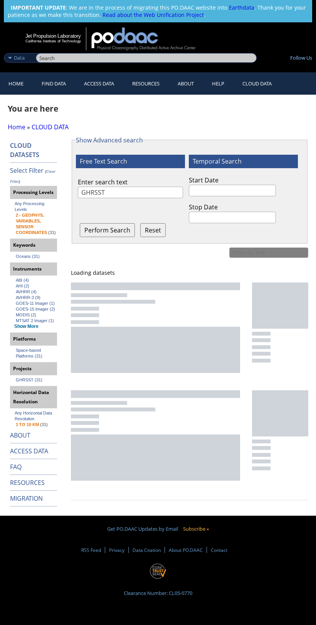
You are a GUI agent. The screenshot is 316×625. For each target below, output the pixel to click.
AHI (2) (22, 286)
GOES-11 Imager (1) (35, 303)
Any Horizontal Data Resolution (34, 416)
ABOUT (20, 435)
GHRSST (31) (29, 380)
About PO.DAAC (186, 550)
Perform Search (107, 230)
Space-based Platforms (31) (29, 353)
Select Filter (27, 170)
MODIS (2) (26, 314)
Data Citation (147, 550)
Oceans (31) (28, 256)
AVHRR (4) (26, 291)
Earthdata (241, 7)
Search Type (19, 49)
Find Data (54, 83)
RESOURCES (146, 83)
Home (16, 83)
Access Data (99, 83)
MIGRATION (26, 498)
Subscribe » (196, 528)
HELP (218, 83)
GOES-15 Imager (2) (35, 309)
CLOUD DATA (257, 83)
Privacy (116, 550)
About (186, 83)
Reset (153, 230)
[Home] (148, 38)
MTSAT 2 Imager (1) (35, 320)
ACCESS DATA (29, 451)
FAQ (16, 467)
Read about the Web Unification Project (153, 14)
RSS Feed (91, 550)
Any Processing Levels (30, 206)
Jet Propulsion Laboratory (53, 35)
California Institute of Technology (53, 41)
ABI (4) (22, 280)
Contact (219, 550)
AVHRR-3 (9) (28, 297)
